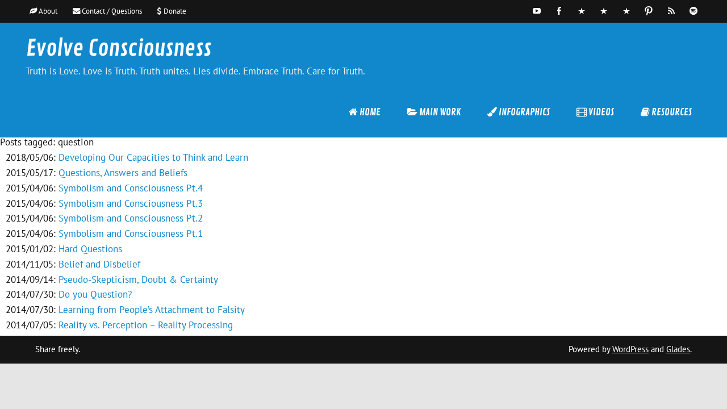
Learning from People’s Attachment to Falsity (152, 309)
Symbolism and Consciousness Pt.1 (131, 233)
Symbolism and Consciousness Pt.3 (131, 203)
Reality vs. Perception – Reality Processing (146, 325)
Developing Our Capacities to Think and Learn (153, 157)
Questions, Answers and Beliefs (123, 172)
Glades (678, 349)
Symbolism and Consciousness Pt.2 (131, 218)
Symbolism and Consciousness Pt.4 (131, 188)
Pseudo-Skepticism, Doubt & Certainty (138, 279)
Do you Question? (95, 294)
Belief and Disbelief (99, 264)
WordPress (630, 349)
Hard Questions (90, 249)
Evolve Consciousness (118, 48)
